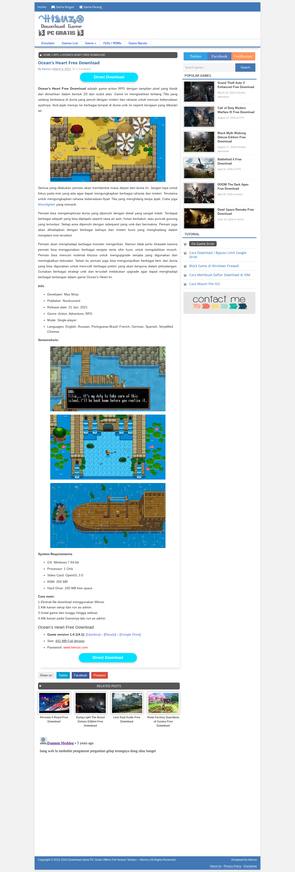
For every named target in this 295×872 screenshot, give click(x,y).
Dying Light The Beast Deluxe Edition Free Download (90, 721)
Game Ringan (65, 7)
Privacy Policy (232, 866)
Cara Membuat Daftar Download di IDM (219, 275)
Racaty (110, 634)
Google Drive (130, 634)
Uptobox (93, 634)
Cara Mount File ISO (204, 284)
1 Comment (83, 69)
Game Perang (92, 7)
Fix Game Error (203, 244)
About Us (215, 866)
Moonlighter (46, 204)
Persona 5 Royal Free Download (54, 719)
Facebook (80, 675)
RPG (56, 54)
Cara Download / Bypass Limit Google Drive (218, 254)
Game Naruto (138, 43)
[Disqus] (109, 792)
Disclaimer (250, 866)
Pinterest (100, 675)
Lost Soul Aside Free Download (126, 719)
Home (42, 7)
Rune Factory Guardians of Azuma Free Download (163, 721)
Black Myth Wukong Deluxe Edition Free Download (232, 137)
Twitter (63, 675)
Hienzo (46, 69)
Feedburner (243, 56)
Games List (70, 43)
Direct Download (109, 77)
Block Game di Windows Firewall (214, 266)
